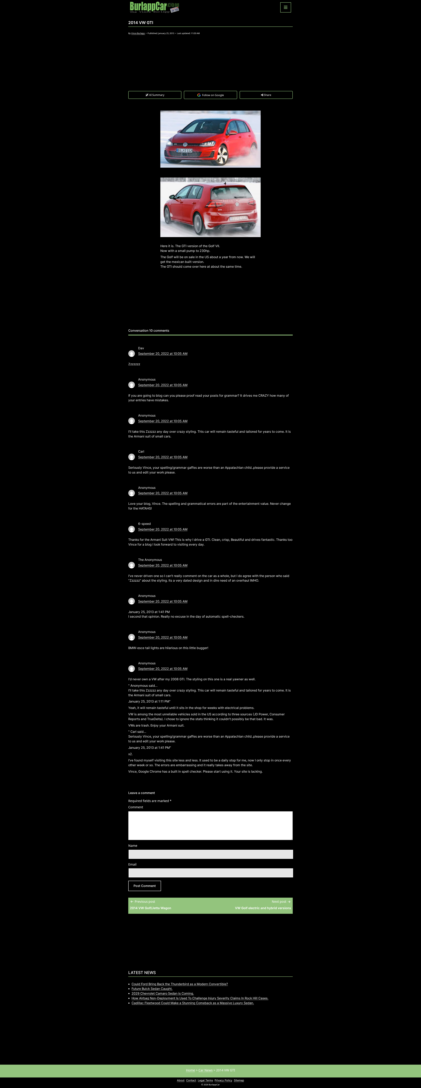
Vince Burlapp (138, 33)
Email (132, 864)
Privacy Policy (223, 1080)
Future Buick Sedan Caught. (152, 989)
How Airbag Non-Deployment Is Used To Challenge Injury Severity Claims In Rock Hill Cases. (200, 998)
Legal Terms (205, 1080)
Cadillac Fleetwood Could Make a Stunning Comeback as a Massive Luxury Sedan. (193, 1003)
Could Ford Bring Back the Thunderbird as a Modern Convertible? (180, 984)
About (181, 1080)
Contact (191, 1080)
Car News (205, 1070)
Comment (135, 807)
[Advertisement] (210, 66)
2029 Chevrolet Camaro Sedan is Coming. (163, 993)
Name (132, 845)
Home (190, 1070)
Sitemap (239, 1080)
